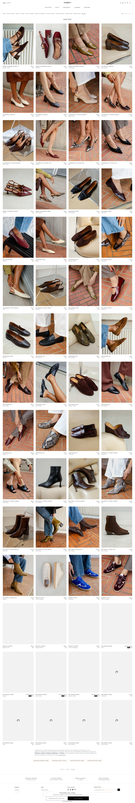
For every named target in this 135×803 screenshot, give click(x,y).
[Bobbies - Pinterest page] (75, 789)
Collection (48, 7)
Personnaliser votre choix (57, 798)
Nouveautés (66, 7)
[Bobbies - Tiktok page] (70, 789)
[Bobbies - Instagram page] (68, 789)
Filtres (125, 13)
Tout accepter (78, 798)
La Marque (17, 789)
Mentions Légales (44, 789)
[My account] (122, 3)
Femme (4, 2)
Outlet (57, 7)
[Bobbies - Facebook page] (72, 789)
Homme (8, 2)
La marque (77, 7)
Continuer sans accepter (67, 801)
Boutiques (87, 7)
